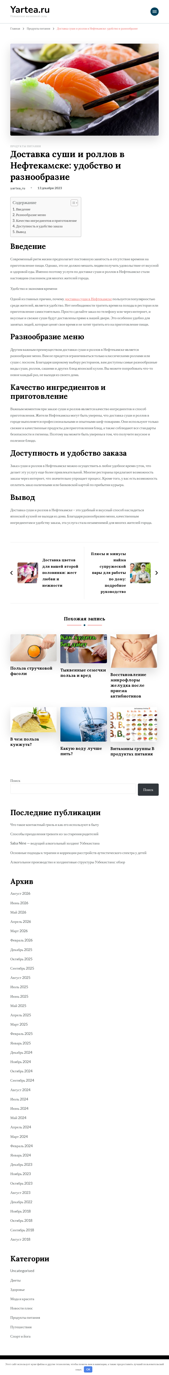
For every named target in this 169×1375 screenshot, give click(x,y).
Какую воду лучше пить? (81, 751)
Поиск (15, 780)
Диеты (15, 1280)
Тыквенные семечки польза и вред (83, 672)
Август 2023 (20, 1192)
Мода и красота (22, 1298)
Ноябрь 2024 (20, 1061)
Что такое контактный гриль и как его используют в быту (54, 824)
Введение (23, 209)
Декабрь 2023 (21, 1164)
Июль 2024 (19, 1099)
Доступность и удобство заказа (39, 226)
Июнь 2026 (19, 903)
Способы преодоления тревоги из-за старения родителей (54, 833)
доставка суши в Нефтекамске (88, 298)
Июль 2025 (19, 986)
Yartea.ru (30, 10)
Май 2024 (18, 1117)
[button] (72, 202)
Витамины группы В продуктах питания (132, 751)
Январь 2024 (20, 1155)
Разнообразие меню (31, 215)
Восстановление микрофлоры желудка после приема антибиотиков (128, 685)
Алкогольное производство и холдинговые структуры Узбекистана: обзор (67, 862)
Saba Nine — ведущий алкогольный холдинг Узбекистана (55, 843)
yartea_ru (17, 188)
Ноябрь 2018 (20, 1211)
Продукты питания (25, 146)
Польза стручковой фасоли (31, 670)
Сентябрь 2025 (22, 968)
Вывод (21, 231)
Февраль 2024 (21, 1145)
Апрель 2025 (20, 1015)
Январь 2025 (20, 1043)
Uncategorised (22, 1270)
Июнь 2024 (19, 1108)
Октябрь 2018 (21, 1220)
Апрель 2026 (20, 921)
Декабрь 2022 (21, 1201)
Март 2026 (19, 930)
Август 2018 (20, 1239)
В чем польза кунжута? (24, 741)
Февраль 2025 (21, 1033)
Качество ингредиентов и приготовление (46, 220)
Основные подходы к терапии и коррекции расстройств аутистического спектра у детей (78, 852)
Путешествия (21, 1327)
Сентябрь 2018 (22, 1230)
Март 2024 (19, 1136)
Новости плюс (21, 1308)
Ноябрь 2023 (20, 1173)
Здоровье (17, 1289)
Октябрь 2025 (21, 959)
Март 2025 (19, 1024)
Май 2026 (18, 912)
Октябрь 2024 (21, 1071)
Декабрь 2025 (21, 949)
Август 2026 (20, 893)
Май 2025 (18, 1005)
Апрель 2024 (20, 1127)
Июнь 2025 (19, 996)
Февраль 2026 (21, 940)
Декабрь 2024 (21, 1052)
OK (88, 1369)
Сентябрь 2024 (22, 1080)
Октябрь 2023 (21, 1183)
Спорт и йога (20, 1336)
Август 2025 (20, 977)
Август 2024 (20, 1089)
